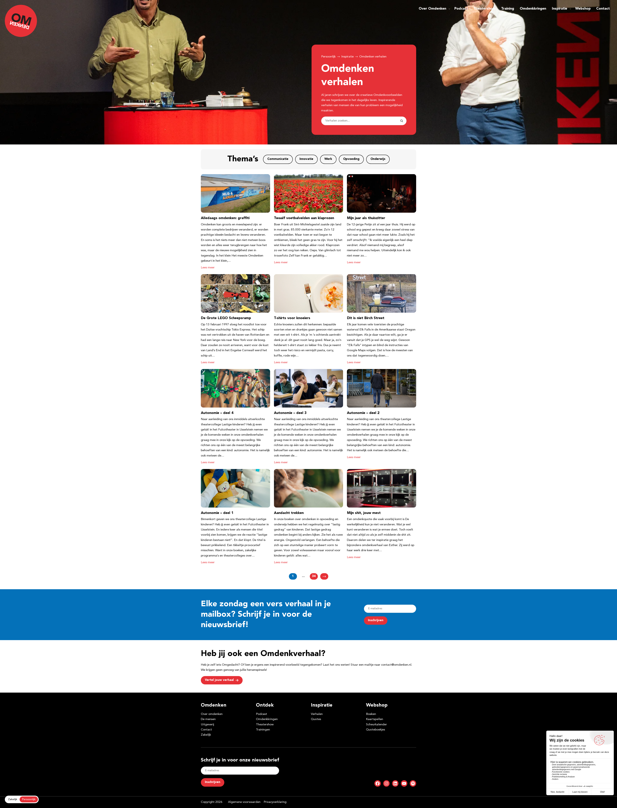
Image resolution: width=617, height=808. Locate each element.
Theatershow (485, 8)
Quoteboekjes (375, 729)
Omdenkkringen (533, 8)
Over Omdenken (432, 8)
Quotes (316, 719)
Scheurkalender (376, 724)
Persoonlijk (328, 56)
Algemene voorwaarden (244, 802)
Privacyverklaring (275, 802)
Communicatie (277, 159)
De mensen (208, 719)
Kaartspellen (374, 719)
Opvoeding (351, 159)
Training (507, 8)
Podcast (461, 8)
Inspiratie (559, 8)
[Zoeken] (402, 121)
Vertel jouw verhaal (219, 680)
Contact (603, 8)
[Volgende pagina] (324, 576)
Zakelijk (206, 734)
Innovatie (306, 159)
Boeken (371, 714)
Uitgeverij (207, 724)
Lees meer (208, 267)
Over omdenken (212, 714)
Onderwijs (378, 159)
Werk (328, 159)
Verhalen (317, 714)
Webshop (583, 8)
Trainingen (263, 729)
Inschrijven (375, 620)
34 (314, 576)
